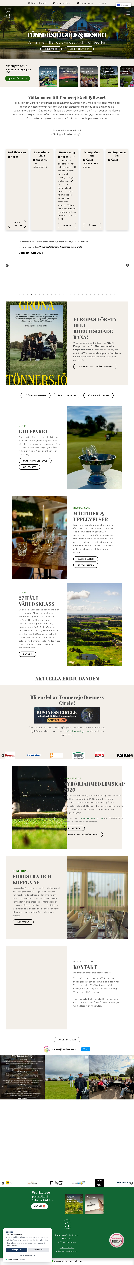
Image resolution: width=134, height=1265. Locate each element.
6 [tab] (39, 294)
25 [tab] (114, 294)
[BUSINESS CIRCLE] (67, 715)
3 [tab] (27, 294)
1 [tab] (20, 294)
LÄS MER (92, 225)
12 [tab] (63, 294)
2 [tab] (24, 294)
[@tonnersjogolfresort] (46, 1049)
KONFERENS (23, 922)
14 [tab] (71, 294)
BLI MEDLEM (74, 828)
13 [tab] (67, 294)
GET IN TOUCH (68, 1039)
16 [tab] (78, 294)
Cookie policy (11, 1246)
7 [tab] (43, 294)
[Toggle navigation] (128, 13)
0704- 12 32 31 (67, 1247)
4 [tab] (31, 294)
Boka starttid (17, 224)
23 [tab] (106, 294)
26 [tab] (118, 294)
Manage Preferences (27, 1255)
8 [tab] (47, 294)
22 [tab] (102, 294)
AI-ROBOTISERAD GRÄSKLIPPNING (95, 366)
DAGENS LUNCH (86, 559)
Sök (103, 2)
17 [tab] (82, 294)
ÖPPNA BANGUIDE (36, 395)
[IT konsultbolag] (79, 1261)
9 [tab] (51, 294)
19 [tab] (90, 294)
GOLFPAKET (51, 49)
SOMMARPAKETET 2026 (35, 460)
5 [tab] (35, 294)
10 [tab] (55, 294)
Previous (6, 265)
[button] (123, 5)
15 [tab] (75, 294)
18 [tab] (86, 294)
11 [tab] (59, 294)
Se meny (67, 225)
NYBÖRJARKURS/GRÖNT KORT (83, 834)
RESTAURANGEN (86, 565)
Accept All (16, 1250)
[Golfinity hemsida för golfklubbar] (56, 1261)
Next (127, 265)
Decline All (38, 1250)
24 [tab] (110, 294)
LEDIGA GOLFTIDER (79, 49)
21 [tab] (98, 294)
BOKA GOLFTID (68, 395)
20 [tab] (94, 294)
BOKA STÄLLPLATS (99, 395)
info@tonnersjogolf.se (78, 731)
